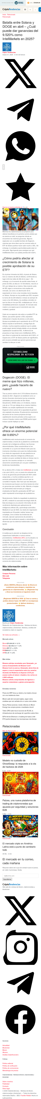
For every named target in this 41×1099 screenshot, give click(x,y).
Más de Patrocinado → (10, 731)
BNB (4, 650)
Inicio (4, 14)
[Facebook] (20, 1037)
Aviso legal (6, 1088)
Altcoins (5, 1052)
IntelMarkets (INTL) (19, 538)
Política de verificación (10, 1066)
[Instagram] (20, 964)
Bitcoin (5, 643)
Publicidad (6, 1084)
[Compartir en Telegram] (20, 127)
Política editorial (8, 1063)
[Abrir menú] (25, 9)
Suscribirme (7, 879)
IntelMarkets (27, 470)
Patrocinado (11, 14)
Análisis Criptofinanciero (11, 1055)
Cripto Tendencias (9, 52)
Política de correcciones (10, 1068)
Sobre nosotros (8, 1081)
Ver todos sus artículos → (11, 635)
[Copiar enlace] (4, 167)
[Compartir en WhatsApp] (20, 163)
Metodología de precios (10, 1070)
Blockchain (6, 1048)
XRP (4, 653)
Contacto (6, 1086)
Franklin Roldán (26, 1095)
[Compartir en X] (20, 91)
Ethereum (6, 646)
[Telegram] (20, 1000)
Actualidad (6, 1045)
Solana (5, 648)
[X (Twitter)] (20, 928)
